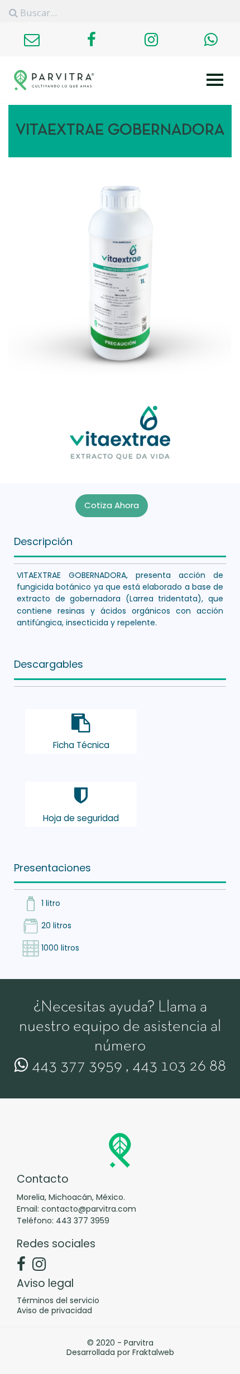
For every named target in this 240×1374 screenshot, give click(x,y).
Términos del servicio (58, 1300)
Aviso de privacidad (54, 1310)
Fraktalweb (153, 1352)
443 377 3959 (75, 1066)
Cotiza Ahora (111, 505)
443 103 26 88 (179, 1066)
